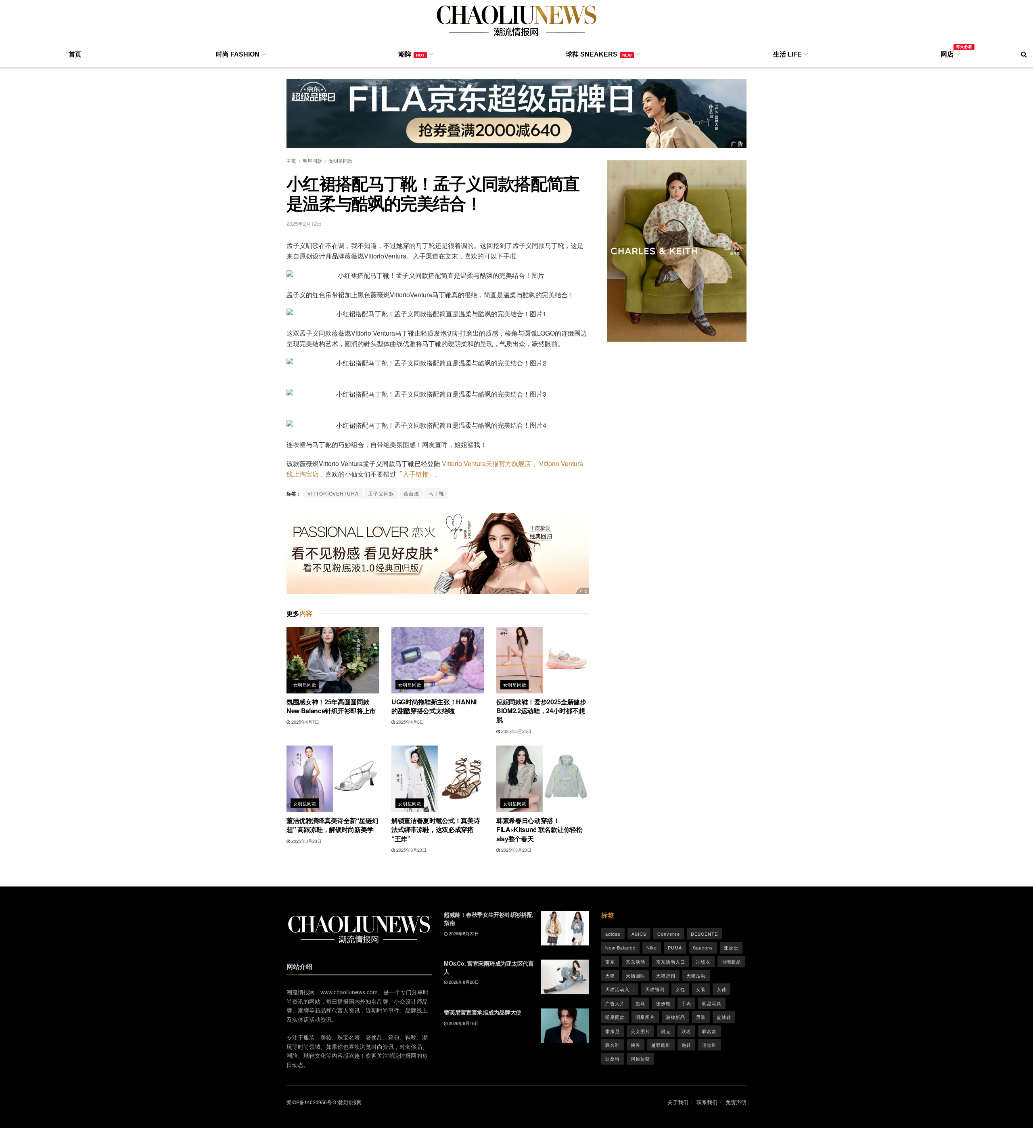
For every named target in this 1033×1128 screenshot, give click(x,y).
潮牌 (411, 54)
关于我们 (677, 1102)
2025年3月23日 (306, 841)
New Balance (620, 947)
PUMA (675, 947)
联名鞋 (612, 1045)
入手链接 (416, 474)
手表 (686, 1003)
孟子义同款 (381, 493)
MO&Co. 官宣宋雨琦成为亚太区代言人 (489, 967)
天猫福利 (655, 989)
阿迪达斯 (640, 1058)
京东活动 (635, 961)
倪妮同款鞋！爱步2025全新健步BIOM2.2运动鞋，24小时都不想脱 (541, 711)
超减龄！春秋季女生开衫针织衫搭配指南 (488, 918)
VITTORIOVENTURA (333, 493)
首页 (75, 54)
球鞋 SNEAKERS (599, 54)
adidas (613, 934)
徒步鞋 (663, 1003)
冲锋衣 (703, 961)
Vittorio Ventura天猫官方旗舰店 (486, 463)
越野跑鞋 (661, 1045)
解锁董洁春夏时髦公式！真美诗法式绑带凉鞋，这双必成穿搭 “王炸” (435, 829)
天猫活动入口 (619, 989)
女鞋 (721, 989)
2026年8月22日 (463, 933)
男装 (701, 1017)
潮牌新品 (675, 1017)
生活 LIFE (787, 54)
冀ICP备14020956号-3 (311, 1102)
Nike (651, 947)
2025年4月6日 (409, 721)
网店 (949, 53)
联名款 (709, 1031)
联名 (686, 1031)
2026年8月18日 (463, 1023)
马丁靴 (436, 493)
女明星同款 (340, 160)
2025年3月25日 (515, 731)
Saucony (703, 947)
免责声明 (736, 1102)
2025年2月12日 (304, 223)
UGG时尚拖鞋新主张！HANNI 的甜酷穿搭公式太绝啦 (434, 706)
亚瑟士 (731, 947)
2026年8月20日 (463, 982)
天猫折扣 (665, 975)
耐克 (666, 1031)
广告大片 (615, 1003)
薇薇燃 (411, 493)
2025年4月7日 (304, 721)
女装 (701, 989)
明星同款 (312, 160)
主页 (291, 160)
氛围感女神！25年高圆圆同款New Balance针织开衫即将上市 (331, 706)
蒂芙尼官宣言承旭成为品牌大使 (482, 1012)
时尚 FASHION (237, 54)
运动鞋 (709, 1045)
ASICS (639, 934)
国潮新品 (731, 961)
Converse (668, 934)
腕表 (635, 1045)
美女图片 (640, 1031)
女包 (680, 989)
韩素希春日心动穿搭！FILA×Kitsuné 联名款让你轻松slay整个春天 (539, 829)
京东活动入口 (670, 961)
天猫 (610, 975)
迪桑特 (612, 1058)
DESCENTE (704, 934)
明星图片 (645, 1017)
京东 (610, 961)
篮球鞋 (724, 1017)
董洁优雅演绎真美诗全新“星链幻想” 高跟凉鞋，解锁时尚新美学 (332, 825)
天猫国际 (635, 975)
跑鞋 (686, 1045)
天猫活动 (696, 975)
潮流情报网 (349, 1102)
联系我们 (706, 1102)
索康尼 (612, 1031)
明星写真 (711, 1003)
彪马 (640, 1003)
